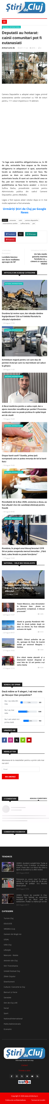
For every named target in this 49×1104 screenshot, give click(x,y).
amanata (13, 220)
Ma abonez (10, 776)
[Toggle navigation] (4, 22)
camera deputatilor (31, 220)
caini (20, 220)
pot (34, 223)
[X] (22, 1076)
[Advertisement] (24, 128)
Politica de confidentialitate (15, 1100)
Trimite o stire (24, 1070)
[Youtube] (32, 1076)
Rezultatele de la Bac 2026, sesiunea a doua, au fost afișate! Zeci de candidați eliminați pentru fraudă (24, 505)
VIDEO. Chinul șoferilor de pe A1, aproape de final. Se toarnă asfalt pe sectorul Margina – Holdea (31, 643)
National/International (11, 27)
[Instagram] (17, 1076)
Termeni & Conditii (38, 1100)
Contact (24, 1065)
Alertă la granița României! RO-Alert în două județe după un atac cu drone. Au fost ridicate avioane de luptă (31, 625)
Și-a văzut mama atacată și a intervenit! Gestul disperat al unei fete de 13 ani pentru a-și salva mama (31, 661)
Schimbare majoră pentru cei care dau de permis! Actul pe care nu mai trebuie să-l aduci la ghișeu (24, 363)
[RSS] (37, 1076)
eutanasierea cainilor (10, 223)
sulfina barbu (25, 223)
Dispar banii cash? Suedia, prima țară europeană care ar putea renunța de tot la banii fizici (24, 458)
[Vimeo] (27, 1076)
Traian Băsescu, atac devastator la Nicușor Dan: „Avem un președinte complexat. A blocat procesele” (31, 607)
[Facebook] (12, 1076)
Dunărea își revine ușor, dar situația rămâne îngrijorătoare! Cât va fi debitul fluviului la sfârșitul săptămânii (22, 316)
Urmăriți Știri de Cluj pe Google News (24, 210)
